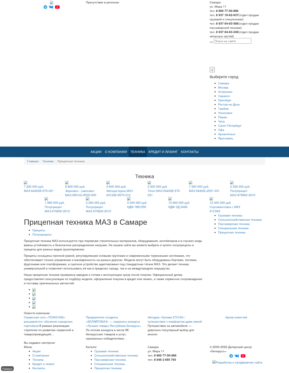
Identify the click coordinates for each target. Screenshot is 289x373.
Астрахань (225, 91)
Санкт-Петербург (230, 125)
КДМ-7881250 (137, 204)
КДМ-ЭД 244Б (179, 204)
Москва (223, 87)
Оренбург (224, 100)
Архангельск (226, 134)
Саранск (224, 96)
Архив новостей (236, 317)
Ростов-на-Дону (229, 104)
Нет (216, 58)
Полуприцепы (42, 234)
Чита (221, 121)
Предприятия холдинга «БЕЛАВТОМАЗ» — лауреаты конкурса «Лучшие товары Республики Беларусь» (113, 321)
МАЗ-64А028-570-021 (39, 188)
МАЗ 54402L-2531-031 (204, 188)
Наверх (7, 368)
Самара (239, 46)
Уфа (221, 130)
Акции (96, 152)
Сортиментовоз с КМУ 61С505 (225, 206)
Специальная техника (233, 228)
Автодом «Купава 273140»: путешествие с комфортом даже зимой (175, 319)
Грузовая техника (230, 215)
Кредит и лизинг (163, 152)
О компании (116, 152)
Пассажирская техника (234, 224)
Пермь (222, 117)
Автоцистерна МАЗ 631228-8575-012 (119, 190)
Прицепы (38, 230)
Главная (33, 161)
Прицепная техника (231, 232)
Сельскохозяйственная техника (240, 219)
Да (211, 58)
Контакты (189, 152)
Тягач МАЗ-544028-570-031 (164, 190)
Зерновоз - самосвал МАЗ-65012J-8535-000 (80, 190)
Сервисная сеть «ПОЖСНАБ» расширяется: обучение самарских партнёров (48, 321)
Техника (137, 152)
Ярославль (225, 138)
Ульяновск (225, 113)
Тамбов (223, 108)
